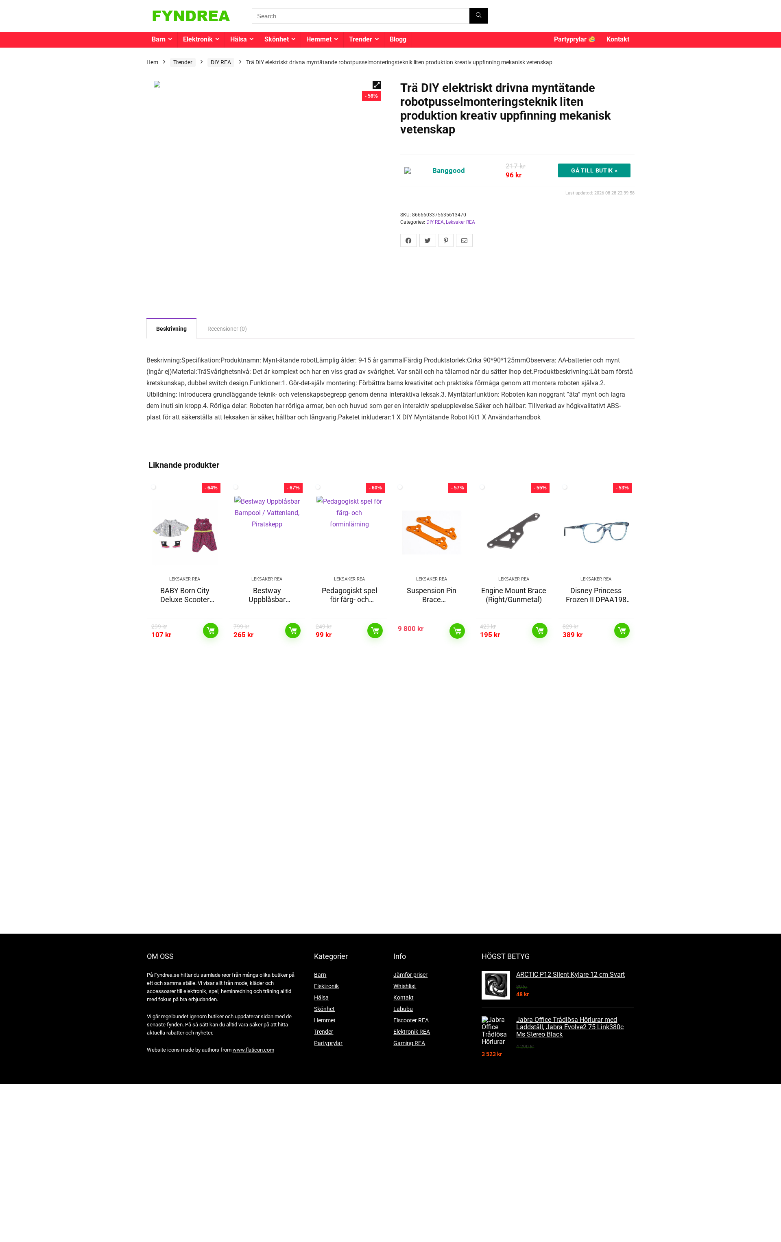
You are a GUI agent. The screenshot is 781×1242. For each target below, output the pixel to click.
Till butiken (210, 630)
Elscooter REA (411, 1020)
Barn (159, 39)
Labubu (403, 1009)
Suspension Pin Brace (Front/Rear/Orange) (431, 604)
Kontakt (617, 39)
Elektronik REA (411, 1031)
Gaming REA (409, 1043)
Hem (152, 62)
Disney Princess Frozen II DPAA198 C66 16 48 (596, 599)
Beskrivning (171, 328)
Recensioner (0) (227, 328)
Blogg (398, 39)
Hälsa (238, 39)
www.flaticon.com (253, 1050)
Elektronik (198, 39)
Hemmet (319, 39)
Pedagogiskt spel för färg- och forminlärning (349, 599)
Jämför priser (410, 974)
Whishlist (404, 986)
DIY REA (221, 62)
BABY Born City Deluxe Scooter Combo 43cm (184, 599)
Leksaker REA (460, 222)
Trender (360, 39)
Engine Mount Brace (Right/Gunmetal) (513, 595)
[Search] (478, 16)
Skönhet (276, 39)
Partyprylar (571, 39)
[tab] (171, 328)
